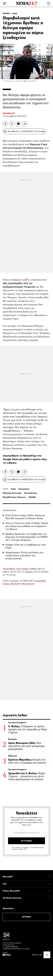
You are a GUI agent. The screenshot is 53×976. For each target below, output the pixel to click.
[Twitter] (11, 123)
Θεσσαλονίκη (35, 148)
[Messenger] (18, 123)
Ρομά (14, 13)
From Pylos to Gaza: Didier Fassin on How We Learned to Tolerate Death (25, 517)
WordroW (15, 584)
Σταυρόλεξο (40, 581)
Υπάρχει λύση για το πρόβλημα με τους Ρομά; (25, 546)
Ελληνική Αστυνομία (12, 493)
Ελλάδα (6, 13)
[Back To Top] (46, 954)
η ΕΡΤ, (25, 280)
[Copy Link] (24, 123)
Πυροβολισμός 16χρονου (14, 497)
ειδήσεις (12, 463)
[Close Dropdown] (49, 876)
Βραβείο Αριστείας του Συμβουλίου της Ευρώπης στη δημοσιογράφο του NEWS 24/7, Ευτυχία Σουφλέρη (26, 537)
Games (15, 581)
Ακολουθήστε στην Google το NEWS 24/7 (22, 569)
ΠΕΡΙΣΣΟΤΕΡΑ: (10, 511)
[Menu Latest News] (48, 3)
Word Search (28, 584)
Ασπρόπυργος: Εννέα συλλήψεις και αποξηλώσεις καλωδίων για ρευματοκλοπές (24, 555)
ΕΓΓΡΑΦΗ (26, 917)
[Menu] (4, 3)
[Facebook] (5, 123)
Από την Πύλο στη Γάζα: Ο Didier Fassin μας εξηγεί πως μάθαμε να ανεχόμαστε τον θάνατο (26, 526)
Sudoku (6, 584)
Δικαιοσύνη (23, 489)
